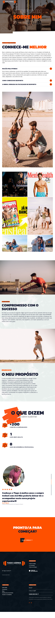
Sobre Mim (4, 587)
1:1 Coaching (32, 565)
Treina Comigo (32, 563)
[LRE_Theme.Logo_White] (33, 571)
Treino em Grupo (33, 567)
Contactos (4, 589)
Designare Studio (7, 574)
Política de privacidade (7, 592)
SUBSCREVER (33, 594)
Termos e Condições (7, 594)
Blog (3, 591)
